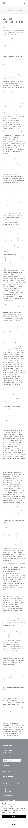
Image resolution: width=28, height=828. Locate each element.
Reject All (14, 824)
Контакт (5, 702)
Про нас (5, 769)
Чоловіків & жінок (7, 791)
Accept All (14, 816)
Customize (14, 820)
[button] (24, 3)
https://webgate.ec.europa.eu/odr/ (11, 720)
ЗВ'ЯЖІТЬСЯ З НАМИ (8, 772)
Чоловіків (5, 789)
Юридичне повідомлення (9, 800)
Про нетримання (7, 781)
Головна (8, 10)
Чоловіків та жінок (7, 750)
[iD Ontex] (4, 3)
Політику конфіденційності (9, 122)
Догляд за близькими (8, 752)
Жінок (4, 787)
